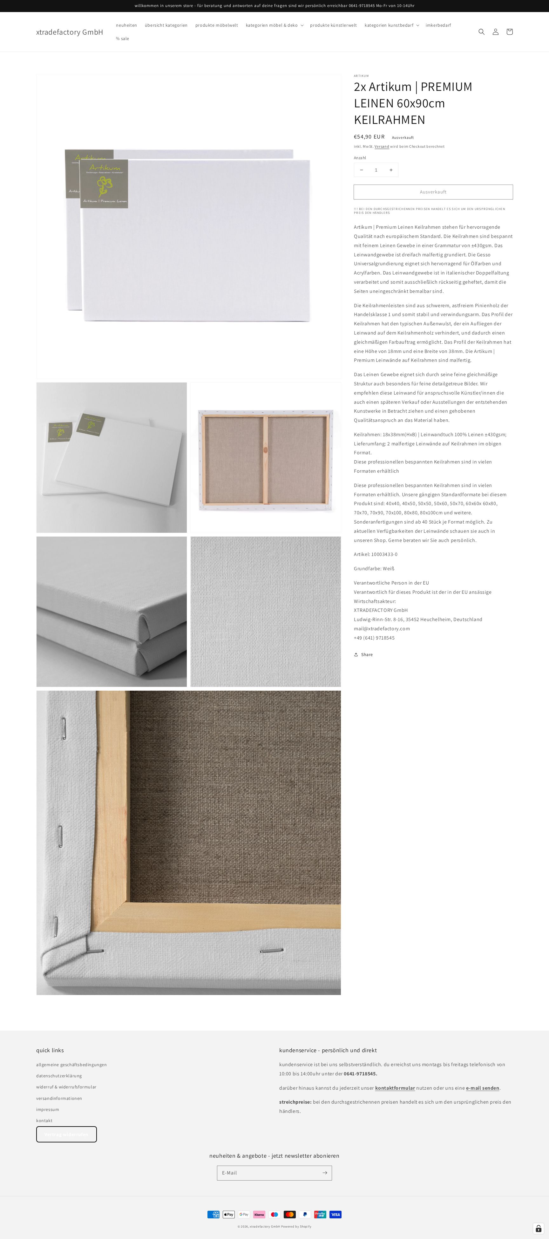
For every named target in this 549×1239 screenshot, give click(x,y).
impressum (47, 1109)
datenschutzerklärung (59, 1076)
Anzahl (360, 157)
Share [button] (367, 654)
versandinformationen (59, 1098)
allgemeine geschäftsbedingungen (71, 1064)
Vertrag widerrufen (66, 1134)
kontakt (44, 1120)
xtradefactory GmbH (265, 1226)
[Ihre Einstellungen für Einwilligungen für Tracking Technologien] (538, 1228)
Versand (382, 146)
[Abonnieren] (325, 1173)
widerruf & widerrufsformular (66, 1087)
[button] (274, 25)
